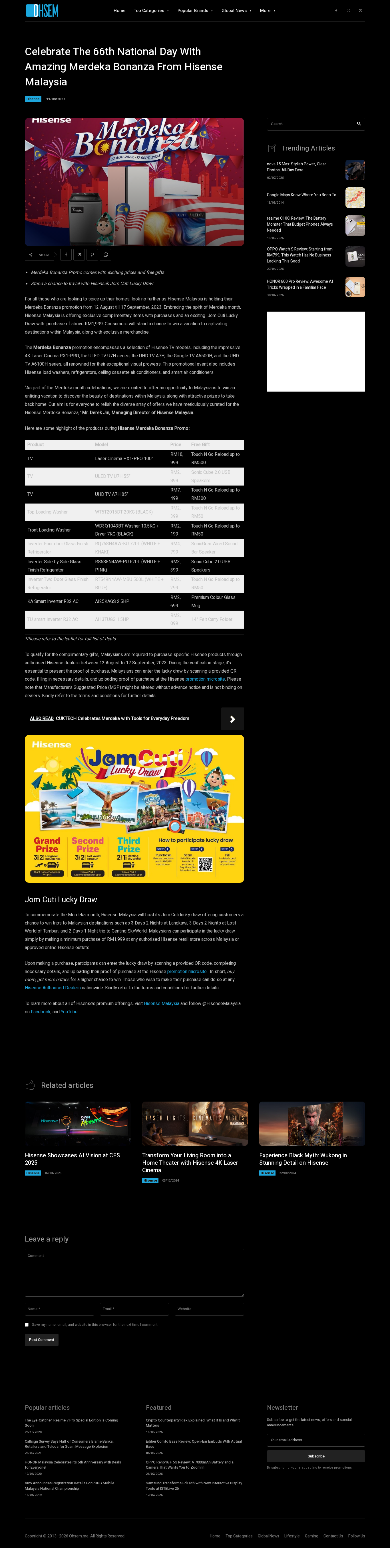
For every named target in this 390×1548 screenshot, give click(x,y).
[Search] (359, 124)
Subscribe (316, 1456)
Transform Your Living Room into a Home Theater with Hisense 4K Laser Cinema (190, 1162)
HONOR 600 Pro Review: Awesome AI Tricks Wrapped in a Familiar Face (300, 284)
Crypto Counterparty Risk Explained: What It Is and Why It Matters (193, 1422)
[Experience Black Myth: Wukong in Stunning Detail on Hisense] (312, 1124)
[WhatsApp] (105, 254)
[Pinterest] (92, 254)
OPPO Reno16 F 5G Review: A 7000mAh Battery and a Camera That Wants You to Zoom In (190, 1464)
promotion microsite (205, 679)
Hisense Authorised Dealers (53, 987)
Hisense (33, 99)
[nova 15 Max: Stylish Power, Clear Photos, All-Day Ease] (355, 170)
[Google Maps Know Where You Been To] (355, 197)
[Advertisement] (316, 352)
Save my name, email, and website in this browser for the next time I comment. (95, 1324)
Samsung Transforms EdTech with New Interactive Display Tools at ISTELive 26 (194, 1485)
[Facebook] (336, 10)
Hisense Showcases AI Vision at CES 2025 (72, 1159)
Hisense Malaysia (161, 1003)
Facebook (40, 1011)
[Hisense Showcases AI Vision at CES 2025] (78, 1124)
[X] (360, 10)
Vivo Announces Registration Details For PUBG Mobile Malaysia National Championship (69, 1485)
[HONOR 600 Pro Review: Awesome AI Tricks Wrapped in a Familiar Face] (355, 287)
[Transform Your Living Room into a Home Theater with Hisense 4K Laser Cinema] (195, 1124)
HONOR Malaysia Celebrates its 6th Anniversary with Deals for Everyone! (73, 1464)
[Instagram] (348, 10)
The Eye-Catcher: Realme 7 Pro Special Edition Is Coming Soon (71, 1422)
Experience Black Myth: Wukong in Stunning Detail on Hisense (303, 1159)
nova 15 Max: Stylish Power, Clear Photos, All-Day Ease (296, 167)
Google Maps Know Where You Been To (301, 195)
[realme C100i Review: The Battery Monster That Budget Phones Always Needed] (355, 225)
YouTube (69, 1011)
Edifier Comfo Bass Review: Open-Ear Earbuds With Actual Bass (194, 1444)
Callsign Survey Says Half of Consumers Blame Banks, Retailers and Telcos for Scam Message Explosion (69, 1444)
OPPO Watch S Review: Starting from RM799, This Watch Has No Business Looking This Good (300, 255)
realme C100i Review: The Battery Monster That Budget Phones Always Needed (300, 224)
